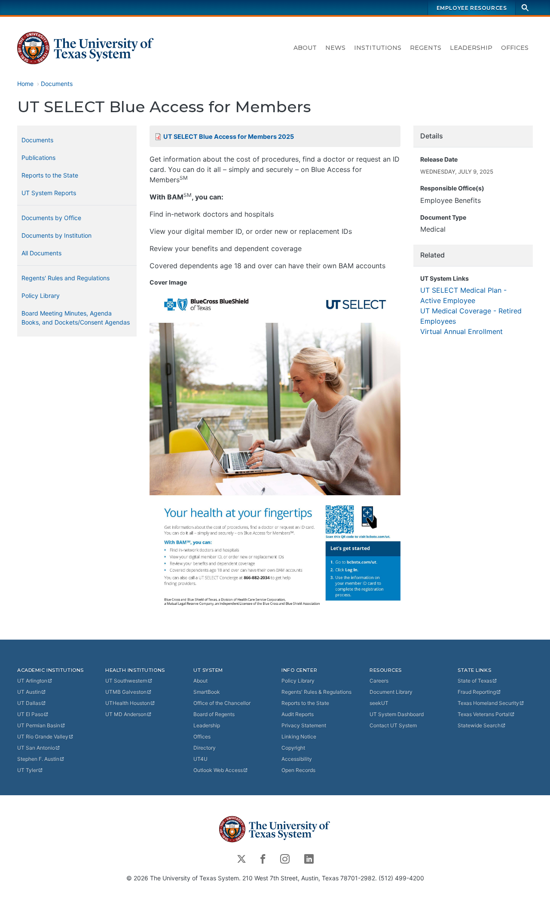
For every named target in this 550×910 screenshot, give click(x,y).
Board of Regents (214, 714)
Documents (57, 83)
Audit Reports (297, 714)
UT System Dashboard (397, 714)
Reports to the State (49, 175)
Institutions (377, 48)
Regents (425, 48)
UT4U (200, 759)
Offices (515, 48)
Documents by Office (51, 217)
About (305, 48)
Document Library (391, 692)
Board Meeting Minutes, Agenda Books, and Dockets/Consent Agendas (75, 317)
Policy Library (40, 295)
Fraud (477, 692)
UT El (30, 714)
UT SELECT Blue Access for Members (228, 136)
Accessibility (296, 759)
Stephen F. (38, 759)
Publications (38, 157)
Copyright (293, 748)
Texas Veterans (484, 714)
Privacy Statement (303, 725)
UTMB (126, 692)
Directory (204, 748)
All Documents (41, 253)
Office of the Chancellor (222, 703)
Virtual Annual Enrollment (461, 331)
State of (475, 680)
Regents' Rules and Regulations (65, 278)
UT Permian (38, 725)
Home (25, 83)
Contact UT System (393, 725)
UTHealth (127, 703)
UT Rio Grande (42, 736)
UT (32, 680)
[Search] (525, 7)
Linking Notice (298, 736)
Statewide (479, 725)
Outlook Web (218, 770)
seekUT (379, 703)
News (335, 48)
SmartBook (206, 692)
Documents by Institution (56, 235)
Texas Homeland (488, 703)
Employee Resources (472, 8)
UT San (36, 748)
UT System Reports (48, 192)
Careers (379, 680)
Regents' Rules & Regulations (316, 692)
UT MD (126, 714)
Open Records (298, 770)
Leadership (471, 48)
